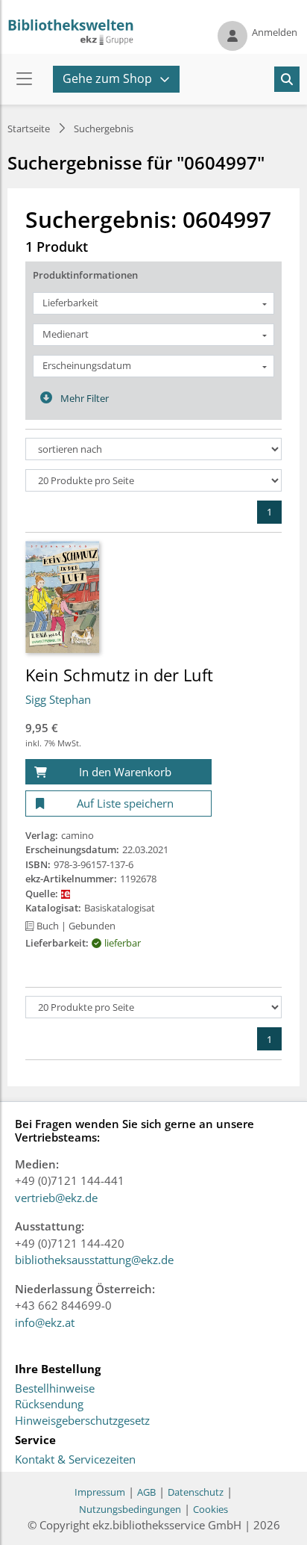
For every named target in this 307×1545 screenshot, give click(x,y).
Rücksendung (49, 1404)
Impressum (100, 1492)
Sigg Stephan (58, 699)
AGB (146, 1492)
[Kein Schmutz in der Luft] (62, 596)
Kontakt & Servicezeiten (75, 1460)
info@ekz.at (45, 1322)
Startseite (28, 128)
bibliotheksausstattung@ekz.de (94, 1259)
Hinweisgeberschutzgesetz (82, 1421)
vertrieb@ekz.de (56, 1197)
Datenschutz (196, 1492)
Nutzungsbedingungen (130, 1509)
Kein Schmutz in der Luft (119, 674)
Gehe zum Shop (107, 78)
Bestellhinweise (55, 1389)
